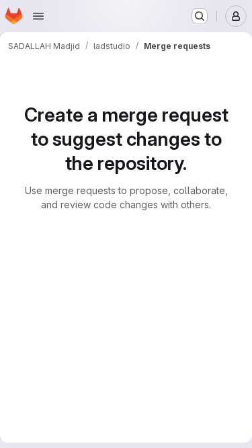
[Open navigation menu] (38, 16)
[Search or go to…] (200, 16)
